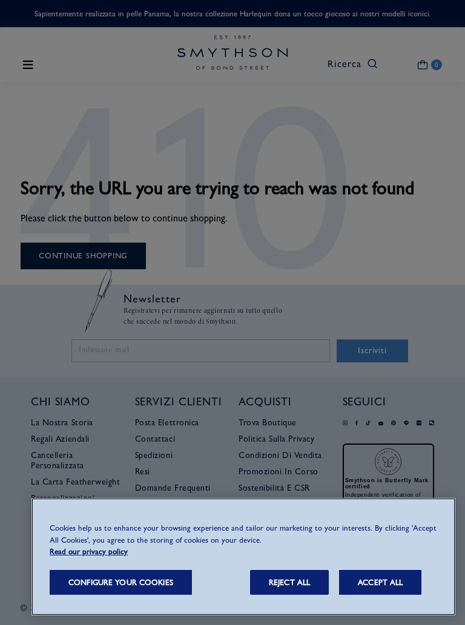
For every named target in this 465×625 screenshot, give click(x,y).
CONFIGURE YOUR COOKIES (120, 582)
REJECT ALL (289, 582)
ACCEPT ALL (380, 582)
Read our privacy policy (89, 551)
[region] (243, 556)
